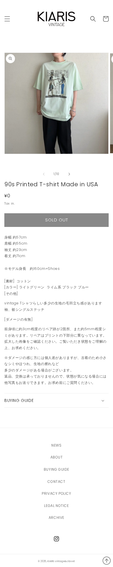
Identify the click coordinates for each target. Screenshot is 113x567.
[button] (93, 18)
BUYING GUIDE (56, 469)
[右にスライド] (69, 174)
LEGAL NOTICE (56, 505)
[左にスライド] (43, 174)
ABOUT (56, 457)
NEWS (56, 445)
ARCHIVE (56, 517)
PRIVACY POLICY (56, 493)
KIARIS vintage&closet (61, 561)
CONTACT (56, 481)
